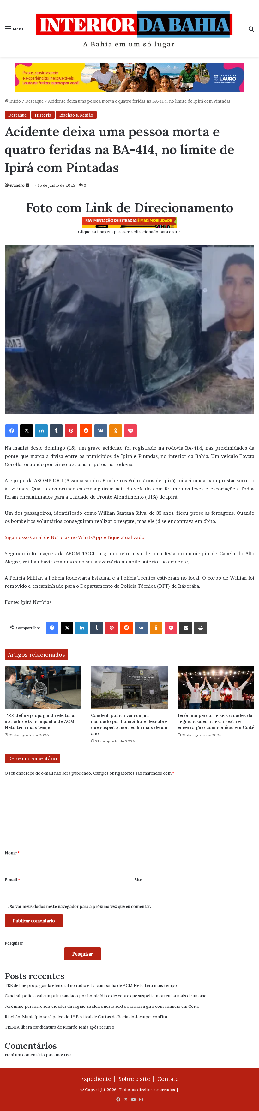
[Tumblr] (56, 430)
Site (138, 879)
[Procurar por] (251, 31)
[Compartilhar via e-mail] (185, 628)
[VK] (100, 430)
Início (15, 101)
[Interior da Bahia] (135, 28)
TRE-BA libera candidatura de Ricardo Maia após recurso (59, 1027)
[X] (26, 430)
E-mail (12, 879)
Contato (168, 1079)
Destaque (34, 101)
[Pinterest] (71, 430)
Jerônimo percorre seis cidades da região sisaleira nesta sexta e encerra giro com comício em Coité (216, 721)
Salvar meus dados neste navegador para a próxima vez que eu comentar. (80, 906)
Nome (12, 852)
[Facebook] (11, 430)
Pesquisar (14, 943)
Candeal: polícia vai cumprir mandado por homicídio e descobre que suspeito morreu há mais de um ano (129, 724)
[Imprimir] (200, 628)
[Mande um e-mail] (27, 185)
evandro (17, 185)
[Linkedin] (41, 430)
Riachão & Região (76, 114)
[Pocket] (130, 430)
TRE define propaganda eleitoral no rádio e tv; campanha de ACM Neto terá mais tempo (40, 721)
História (43, 114)
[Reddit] (86, 430)
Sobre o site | (137, 1079)
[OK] (115, 430)
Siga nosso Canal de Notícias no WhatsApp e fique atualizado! (75, 537)
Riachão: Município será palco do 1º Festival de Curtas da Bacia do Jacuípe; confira (86, 1016)
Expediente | (98, 1079)
